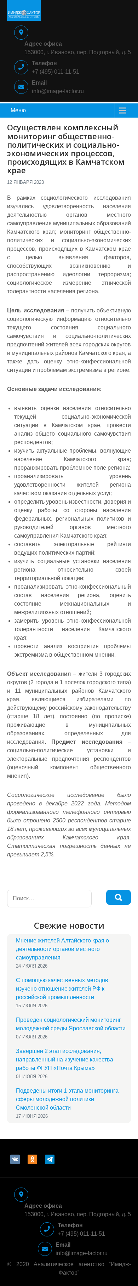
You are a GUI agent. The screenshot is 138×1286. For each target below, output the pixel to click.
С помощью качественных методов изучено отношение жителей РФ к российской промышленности (62, 988)
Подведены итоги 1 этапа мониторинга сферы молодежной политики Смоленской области (67, 1099)
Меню (18, 110)
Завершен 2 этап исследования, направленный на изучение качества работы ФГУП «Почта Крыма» (64, 1059)
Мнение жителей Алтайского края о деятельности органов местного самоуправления (62, 949)
